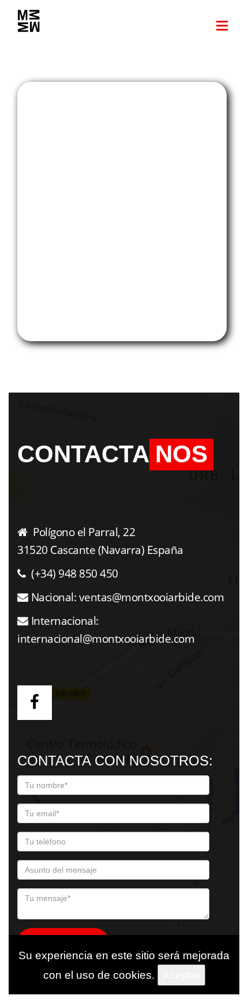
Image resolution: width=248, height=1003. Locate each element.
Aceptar (181, 975)
